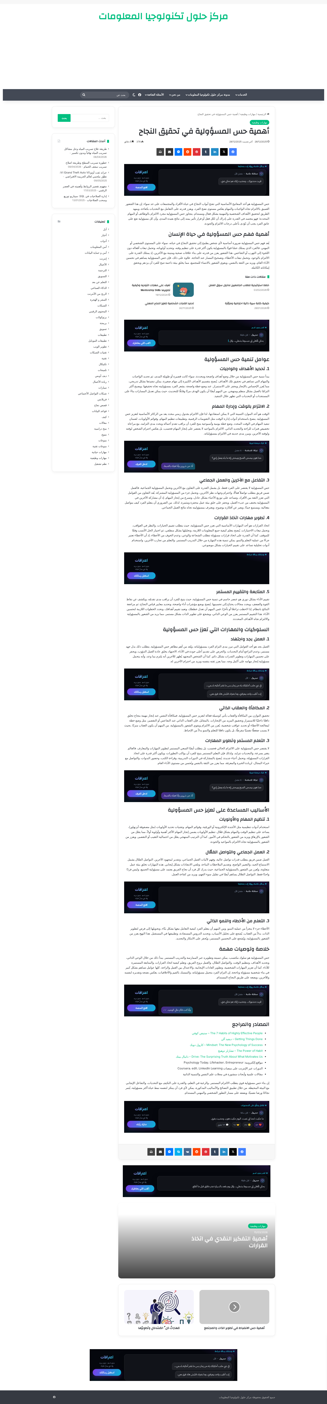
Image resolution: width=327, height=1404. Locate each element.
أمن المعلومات (98, 246)
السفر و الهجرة (98, 299)
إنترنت (103, 258)
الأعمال (103, 264)
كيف (104, 416)
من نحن (175, 94)
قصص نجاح (100, 405)
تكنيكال (103, 364)
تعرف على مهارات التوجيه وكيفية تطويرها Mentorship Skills (151, 288)
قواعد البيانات (99, 411)
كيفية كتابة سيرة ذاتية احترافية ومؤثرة (247, 303)
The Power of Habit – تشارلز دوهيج (240, 1051)
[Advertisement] (163, 55)
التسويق (102, 276)
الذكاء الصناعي (99, 287)
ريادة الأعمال (100, 381)
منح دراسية (100, 428)
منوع (104, 434)
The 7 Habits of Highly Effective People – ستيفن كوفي (227, 1033)
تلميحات (102, 370)
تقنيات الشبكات (98, 352)
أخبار (104, 235)
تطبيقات (102, 334)
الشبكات (102, 305)
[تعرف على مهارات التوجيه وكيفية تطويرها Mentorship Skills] (183, 290)
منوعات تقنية (100, 446)
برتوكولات (101, 317)
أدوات (103, 241)
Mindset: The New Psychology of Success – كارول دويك (226, 1045)
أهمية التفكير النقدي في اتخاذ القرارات (230, 1242)
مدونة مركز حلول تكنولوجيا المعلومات (209, 94)
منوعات (102, 440)
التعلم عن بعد (99, 282)
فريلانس (102, 399)
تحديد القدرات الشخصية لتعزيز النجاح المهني (169, 303)
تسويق (103, 328)
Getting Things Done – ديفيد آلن (242, 1039)
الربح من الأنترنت (97, 293)
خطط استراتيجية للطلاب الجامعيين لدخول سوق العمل (239, 285)
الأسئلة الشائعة (155, 94)
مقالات (103, 422)
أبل (105, 229)
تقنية (104, 358)
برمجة (103, 323)
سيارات (102, 387)
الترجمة (102, 270)
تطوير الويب (100, 346)
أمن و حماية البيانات (96, 252)
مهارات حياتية (99, 452)
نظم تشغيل (100, 463)
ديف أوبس (101, 375)
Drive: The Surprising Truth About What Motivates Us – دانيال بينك (219, 1056)
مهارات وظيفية (247, 114)
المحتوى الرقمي (98, 311)
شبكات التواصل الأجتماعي (92, 393)
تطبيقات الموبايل (97, 340)
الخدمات (242, 94)
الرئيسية (262, 114)
